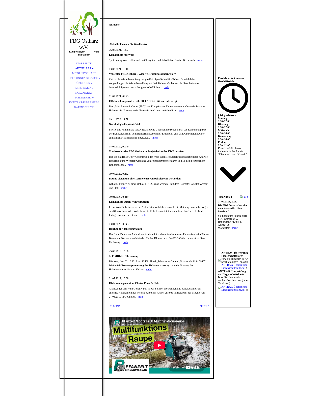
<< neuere (114, 305)
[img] (83, 23)
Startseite (84, 63)
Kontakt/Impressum (84, 102)
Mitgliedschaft (84, 73)
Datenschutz (84, 107)
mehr (200, 60)
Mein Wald (83, 87)
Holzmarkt (84, 92)
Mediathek (83, 97)
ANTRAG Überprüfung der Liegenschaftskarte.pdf (236, 266)
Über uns (83, 83)
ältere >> (204, 305)
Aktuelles (83, 68)
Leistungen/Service (83, 78)
